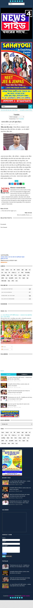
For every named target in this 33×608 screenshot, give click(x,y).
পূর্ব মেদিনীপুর (3, 275)
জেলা (2, 272)
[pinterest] (22, 1)
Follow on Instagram (7, 298)
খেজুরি (22, 269)
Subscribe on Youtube (8, 295)
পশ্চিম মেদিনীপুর (27, 272)
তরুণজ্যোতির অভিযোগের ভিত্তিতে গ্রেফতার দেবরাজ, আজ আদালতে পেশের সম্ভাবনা (19, 572)
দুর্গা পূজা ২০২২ (14, 272)
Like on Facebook (6, 292)
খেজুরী (26, 269)
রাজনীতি (2, 278)
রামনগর (16, 278)
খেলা (29, 269)
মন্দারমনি (24, 275)
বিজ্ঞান (12, 275)
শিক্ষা (19, 278)
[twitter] (10, 1)
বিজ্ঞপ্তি (8, 275)
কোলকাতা (18, 269)
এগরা (11, 269)
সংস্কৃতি (23, 278)
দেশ (18, 272)
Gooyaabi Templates (25, 596)
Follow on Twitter (7, 289)
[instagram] (15, 1)
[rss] (17, 1)
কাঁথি (14, 269)
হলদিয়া (13, 280)
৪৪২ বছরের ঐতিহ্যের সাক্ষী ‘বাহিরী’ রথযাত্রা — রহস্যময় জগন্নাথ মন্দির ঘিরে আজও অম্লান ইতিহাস (16, 316)
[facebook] (13, 1)
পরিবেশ (22, 272)
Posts (4, 346)
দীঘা (9, 272)
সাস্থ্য (27, 278)
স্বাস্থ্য (9, 280)
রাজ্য (6, 278)
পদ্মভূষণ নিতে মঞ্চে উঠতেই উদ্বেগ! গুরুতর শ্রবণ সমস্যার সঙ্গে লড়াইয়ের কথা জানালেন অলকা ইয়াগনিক (19, 391)
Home (2, 371)
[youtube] (20, 1)
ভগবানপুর (20, 275)
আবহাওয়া (7, 269)
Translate (21, 119)
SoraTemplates (11, 596)
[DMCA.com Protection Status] (7, 556)
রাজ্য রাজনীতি (11, 278)
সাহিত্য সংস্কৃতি (3, 280)
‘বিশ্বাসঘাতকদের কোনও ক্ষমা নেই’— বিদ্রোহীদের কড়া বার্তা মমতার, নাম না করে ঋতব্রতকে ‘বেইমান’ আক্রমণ (20, 398)
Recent (9, 374)
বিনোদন (16, 275)
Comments (6, 349)
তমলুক (6, 272)
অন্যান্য (2, 269)
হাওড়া (16, 280)
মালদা (28, 275)
